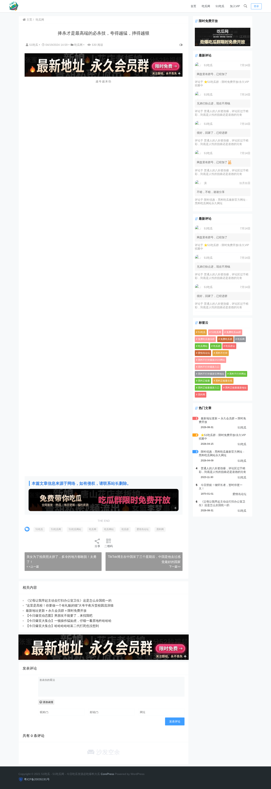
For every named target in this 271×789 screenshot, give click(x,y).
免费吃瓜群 (226, 339)
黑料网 (160, 529)
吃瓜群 (125, 529)
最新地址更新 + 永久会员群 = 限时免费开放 (56, 610)
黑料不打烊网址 (237, 373)
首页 (193, 6)
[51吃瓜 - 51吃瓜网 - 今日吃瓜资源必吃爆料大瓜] (13, 6)
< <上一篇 (33, 566)
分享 (97, 546)
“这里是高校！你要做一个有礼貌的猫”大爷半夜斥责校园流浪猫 (69, 605)
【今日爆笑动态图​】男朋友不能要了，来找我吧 (59, 615)
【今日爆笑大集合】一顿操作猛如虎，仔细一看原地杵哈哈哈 (68, 620)
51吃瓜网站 (75, 529)
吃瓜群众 (230, 346)
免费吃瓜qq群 (233, 332)
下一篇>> (175, 566)
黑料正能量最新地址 (236, 387)
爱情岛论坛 (143, 529)
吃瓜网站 (109, 529)
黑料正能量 (204, 380)
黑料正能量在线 (224, 380)
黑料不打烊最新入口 (208, 366)
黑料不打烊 (222, 353)
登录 (256, 6)
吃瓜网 (206, 6)
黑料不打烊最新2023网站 (211, 360)
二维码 (108, 546)
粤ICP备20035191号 (37, 779)
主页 (29, 19)
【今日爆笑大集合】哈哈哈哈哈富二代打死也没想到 (62, 626)
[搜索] (245, 6)
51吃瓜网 (56, 529)
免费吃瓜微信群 (206, 339)
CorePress (107, 774)
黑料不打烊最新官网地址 (211, 373)
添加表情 (47, 702)
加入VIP (235, 6)
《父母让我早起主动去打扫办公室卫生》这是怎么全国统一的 (68, 600)
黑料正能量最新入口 (208, 387)
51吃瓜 (220, 6)
